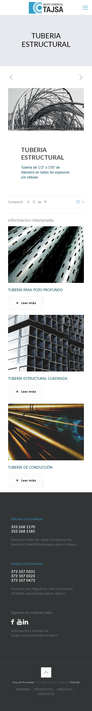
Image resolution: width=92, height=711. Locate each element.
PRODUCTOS (43, 689)
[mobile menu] (85, 7)
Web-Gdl (74, 682)
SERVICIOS (64, 689)
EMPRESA (23, 689)
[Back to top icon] (46, 672)
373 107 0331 (23, 572)
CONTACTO (46, 694)
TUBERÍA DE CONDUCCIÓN (30, 467)
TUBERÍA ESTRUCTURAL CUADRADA (37, 379)
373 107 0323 (23, 576)
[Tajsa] (46, 7)
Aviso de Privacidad (23, 682)
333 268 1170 (23, 527)
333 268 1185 (23, 531)
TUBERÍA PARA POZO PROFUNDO (35, 290)
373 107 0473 (23, 580)
